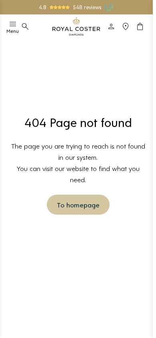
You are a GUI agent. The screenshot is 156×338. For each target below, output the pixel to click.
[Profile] (111, 26)
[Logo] (76, 26)
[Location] (125, 26)
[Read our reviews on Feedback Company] (109, 7)
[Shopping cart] (140, 26)
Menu (12, 31)
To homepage (78, 204)
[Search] (25, 26)
